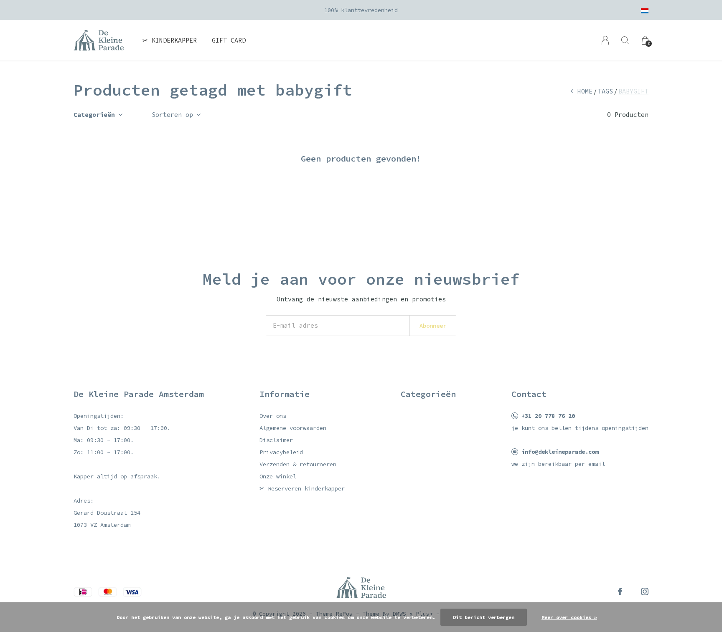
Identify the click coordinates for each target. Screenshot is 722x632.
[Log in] (605, 40)
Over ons (272, 416)
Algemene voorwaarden (292, 428)
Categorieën (94, 115)
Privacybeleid (281, 452)
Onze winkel (277, 476)
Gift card (229, 40)
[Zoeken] (625, 40)
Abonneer (432, 325)
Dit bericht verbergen (483, 617)
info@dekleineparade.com (559, 451)
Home (584, 91)
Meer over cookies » (569, 617)
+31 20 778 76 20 (548, 416)
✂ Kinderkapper (169, 40)
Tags (605, 91)
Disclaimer (276, 440)
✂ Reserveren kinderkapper (302, 488)
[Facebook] (620, 591)
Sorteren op (172, 115)
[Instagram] (644, 591)
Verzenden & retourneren (297, 464)
